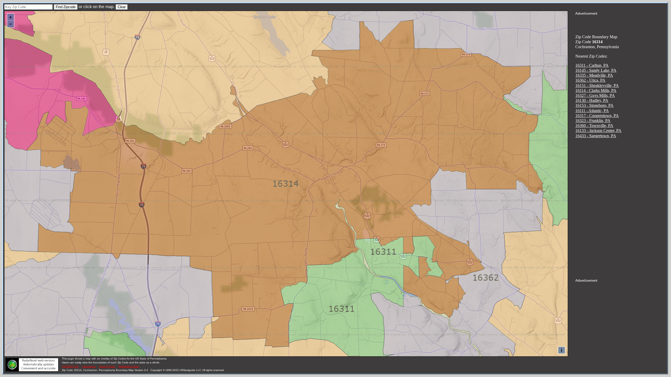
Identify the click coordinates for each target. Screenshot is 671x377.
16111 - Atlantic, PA (592, 110)
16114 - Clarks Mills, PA (595, 90)
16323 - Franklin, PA (592, 120)
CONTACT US (70, 366)
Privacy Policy (107, 366)
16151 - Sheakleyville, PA (597, 85)
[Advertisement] (621, 22)
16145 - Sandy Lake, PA (595, 70)
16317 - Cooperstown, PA (597, 115)
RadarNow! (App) (128, 366)
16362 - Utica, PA (590, 80)
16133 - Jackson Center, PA (598, 130)
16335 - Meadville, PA (594, 75)
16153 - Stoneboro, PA (594, 105)
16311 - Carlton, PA (592, 65)
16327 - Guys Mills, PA (595, 95)
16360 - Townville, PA (594, 125)
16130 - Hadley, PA (591, 100)
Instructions (89, 366)
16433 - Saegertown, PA (595, 136)
